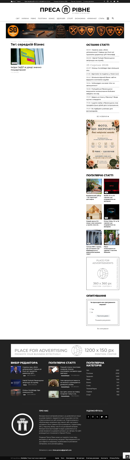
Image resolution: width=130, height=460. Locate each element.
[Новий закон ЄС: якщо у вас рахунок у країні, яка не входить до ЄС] (94, 212)
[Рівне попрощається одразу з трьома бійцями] (111, 237)
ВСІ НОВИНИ (102, 116)
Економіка (80, 18)
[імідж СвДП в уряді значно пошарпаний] (27, 56)
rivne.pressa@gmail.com (62, 450)
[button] (107, 18)
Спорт (70, 18)
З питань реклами (88, 1)
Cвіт (18, 18)
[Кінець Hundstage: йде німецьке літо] (16, 392)
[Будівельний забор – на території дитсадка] (94, 186)
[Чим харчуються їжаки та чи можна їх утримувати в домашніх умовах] (54, 383)
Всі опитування (102, 329)
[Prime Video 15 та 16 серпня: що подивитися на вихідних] (111, 212)
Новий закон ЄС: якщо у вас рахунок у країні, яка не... (94, 223)
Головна (13, 41)
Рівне (33, 18)
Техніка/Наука (91, 389)
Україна (25, 18)
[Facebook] (104, 1)
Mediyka (24, 458)
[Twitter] (114, 1)
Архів (57, 458)
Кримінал (92, 18)
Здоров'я (61, 18)
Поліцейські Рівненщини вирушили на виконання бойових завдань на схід (100, 91)
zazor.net (42, 458)
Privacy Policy (114, 458)
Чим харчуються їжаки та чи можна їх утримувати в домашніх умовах (70, 382)
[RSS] (111, 1)
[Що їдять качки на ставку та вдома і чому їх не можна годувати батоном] (54, 394)
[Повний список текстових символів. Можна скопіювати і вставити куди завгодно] (54, 369)
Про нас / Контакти (76, 1)
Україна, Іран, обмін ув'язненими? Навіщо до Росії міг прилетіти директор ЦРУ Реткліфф (100, 52)
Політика (42, 18)
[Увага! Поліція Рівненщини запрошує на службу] (16, 383)
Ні (92, 312)
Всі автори (80, 458)
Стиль (101, 18)
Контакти (104, 458)
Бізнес (52, 18)
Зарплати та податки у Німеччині (105, 74)
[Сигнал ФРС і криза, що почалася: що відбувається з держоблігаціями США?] (94, 237)
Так (92, 309)
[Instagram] (107, 1)
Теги (19, 41)
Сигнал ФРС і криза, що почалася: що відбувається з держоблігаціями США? (94, 250)
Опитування (70, 458)
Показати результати (102, 320)
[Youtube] (117, 1)
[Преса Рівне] (65, 9)
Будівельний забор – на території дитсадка (93, 197)
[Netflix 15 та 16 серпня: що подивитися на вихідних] (111, 186)
